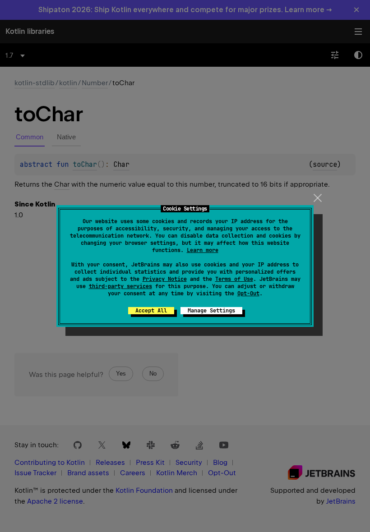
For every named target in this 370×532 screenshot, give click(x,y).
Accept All (151, 310)
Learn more (202, 250)
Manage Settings (211, 310)
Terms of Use (234, 279)
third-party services (120, 286)
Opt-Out (248, 293)
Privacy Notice (165, 279)
